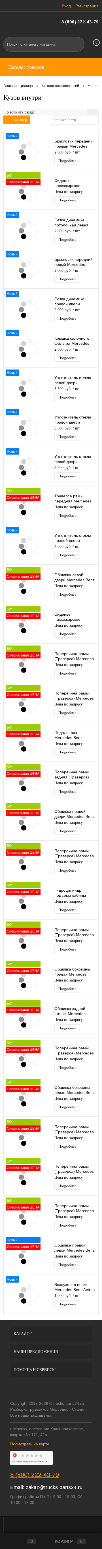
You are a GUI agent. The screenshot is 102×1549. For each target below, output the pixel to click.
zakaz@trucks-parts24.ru (54, 1487)
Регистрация (87, 6)
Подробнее (67, 161)
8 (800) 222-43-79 (80, 22)
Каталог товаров (25, 67)
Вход (66, 6)
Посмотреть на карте (29, 1444)
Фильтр (20, 120)
